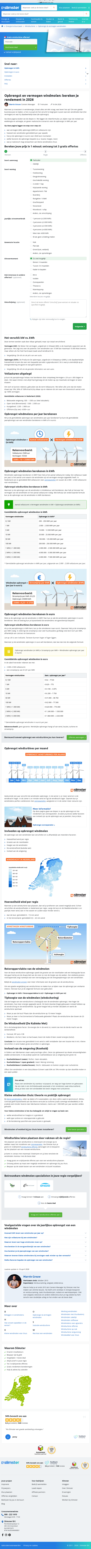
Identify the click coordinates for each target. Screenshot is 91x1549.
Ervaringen (66, 1492)
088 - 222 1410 (10, 1514)
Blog (3, 1504)
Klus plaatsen (64, 8)
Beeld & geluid (61, 20)
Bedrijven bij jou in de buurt (12, 1500)
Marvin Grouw (15, 104)
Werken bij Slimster (70, 1500)
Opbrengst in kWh (11, 68)
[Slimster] (3, 26)
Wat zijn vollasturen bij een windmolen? (20, 1237)
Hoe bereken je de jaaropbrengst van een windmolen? (26, 1251)
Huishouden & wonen (36, 20)
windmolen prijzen (19, 982)
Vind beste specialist (76, 1129)
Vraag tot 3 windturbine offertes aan (45, 1215)
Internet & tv (85, 20)
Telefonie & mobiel (73, 20)
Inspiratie (5, 1484)
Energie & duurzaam (5, 20)
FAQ (6, 84)
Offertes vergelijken (9, 1496)
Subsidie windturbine (41, 1325)
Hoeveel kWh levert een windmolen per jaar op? (24, 1233)
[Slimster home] (10, 7)
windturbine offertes (29, 1147)
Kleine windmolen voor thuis (15, 1333)
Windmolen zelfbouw (69, 1320)
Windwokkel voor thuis (70, 1335)
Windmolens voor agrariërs (72, 1323)
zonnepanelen (50, 480)
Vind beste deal (11, 47)
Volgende (79, 326)
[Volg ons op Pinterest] (9, 1535)
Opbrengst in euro (11, 72)
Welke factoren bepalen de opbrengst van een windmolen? (28, 1260)
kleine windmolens (14, 1099)
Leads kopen (37, 1488)
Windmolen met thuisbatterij (72, 1314)
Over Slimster (67, 1488)
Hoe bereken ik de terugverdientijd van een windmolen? (27, 1246)
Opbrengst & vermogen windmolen (52, 26)
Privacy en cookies (30, 1545)
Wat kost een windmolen (42, 1333)
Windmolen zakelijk (69, 1317)
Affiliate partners (38, 1492)
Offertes (7, 80)
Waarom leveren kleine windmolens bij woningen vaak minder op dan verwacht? (37, 1255)
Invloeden (8, 76)
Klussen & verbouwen (20, 20)
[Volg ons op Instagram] (6, 1535)
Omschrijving (14, 302)
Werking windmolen (69, 1311)
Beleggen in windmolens (14, 1315)
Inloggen (65, 1484)
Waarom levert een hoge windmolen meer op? (23, 1242)
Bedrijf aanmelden (79, 8)
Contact (35, 1496)
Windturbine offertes (69, 1326)
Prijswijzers (5, 1488)
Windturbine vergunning (71, 1332)
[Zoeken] (54, 7)
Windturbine (30, 26)
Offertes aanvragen (76, 737)
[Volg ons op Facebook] (2, 1535)
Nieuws (65, 1496)
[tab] (5, 151)
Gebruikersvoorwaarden (11, 1545)
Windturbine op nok (69, 1329)
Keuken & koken (50, 20)
